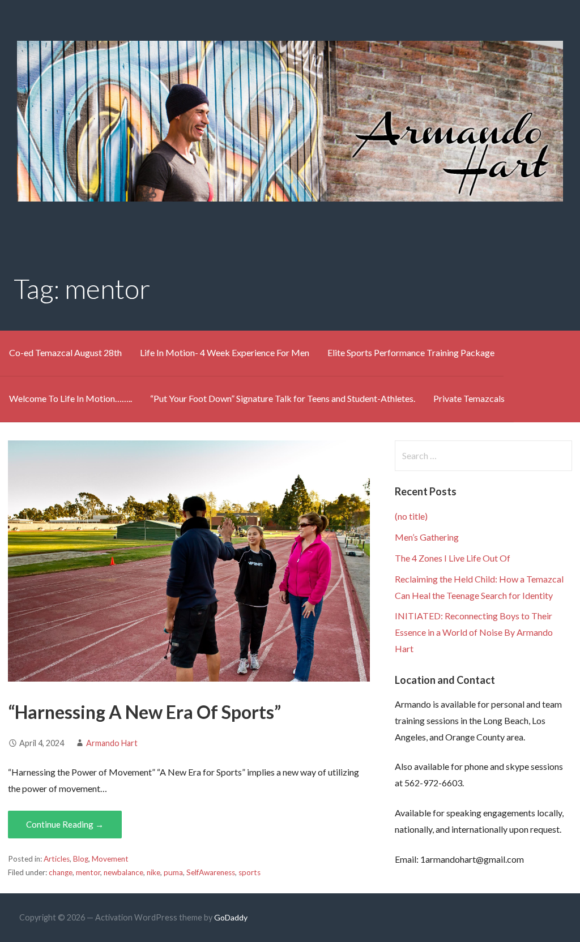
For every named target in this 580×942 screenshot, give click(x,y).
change (60, 872)
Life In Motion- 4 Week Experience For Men (224, 352)
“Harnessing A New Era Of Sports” (144, 712)
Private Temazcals (469, 398)
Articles (57, 858)
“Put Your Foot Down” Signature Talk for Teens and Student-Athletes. (282, 398)
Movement (110, 858)
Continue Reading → (65, 824)
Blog (80, 858)
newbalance (123, 872)
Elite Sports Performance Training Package (410, 352)
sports (249, 872)
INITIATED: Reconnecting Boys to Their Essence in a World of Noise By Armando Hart (474, 632)
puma (173, 872)
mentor (88, 872)
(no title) (411, 516)
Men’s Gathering (427, 537)
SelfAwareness (210, 872)
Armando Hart (112, 743)
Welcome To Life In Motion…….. (70, 398)
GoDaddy (231, 917)
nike (153, 872)
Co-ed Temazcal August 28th (65, 352)
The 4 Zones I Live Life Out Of (452, 558)
